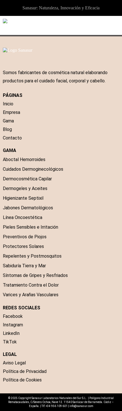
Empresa (11, 112)
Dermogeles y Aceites (25, 188)
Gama (8, 121)
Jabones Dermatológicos (28, 207)
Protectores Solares (23, 246)
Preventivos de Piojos (25, 236)
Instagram (13, 324)
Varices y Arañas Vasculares (30, 294)
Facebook (13, 316)
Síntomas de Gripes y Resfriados (35, 275)
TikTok (10, 342)
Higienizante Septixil (23, 198)
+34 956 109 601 (57, 406)
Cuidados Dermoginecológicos (33, 169)
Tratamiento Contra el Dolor (31, 285)
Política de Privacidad (25, 371)
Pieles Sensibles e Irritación (30, 227)
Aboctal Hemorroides (24, 159)
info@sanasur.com (81, 406)
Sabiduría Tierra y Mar (24, 265)
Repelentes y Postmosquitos (32, 256)
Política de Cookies (22, 380)
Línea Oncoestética (22, 217)
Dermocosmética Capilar (27, 178)
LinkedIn (11, 333)
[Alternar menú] (116, 25)
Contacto (12, 138)
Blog (7, 129)
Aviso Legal (14, 363)
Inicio (8, 104)
